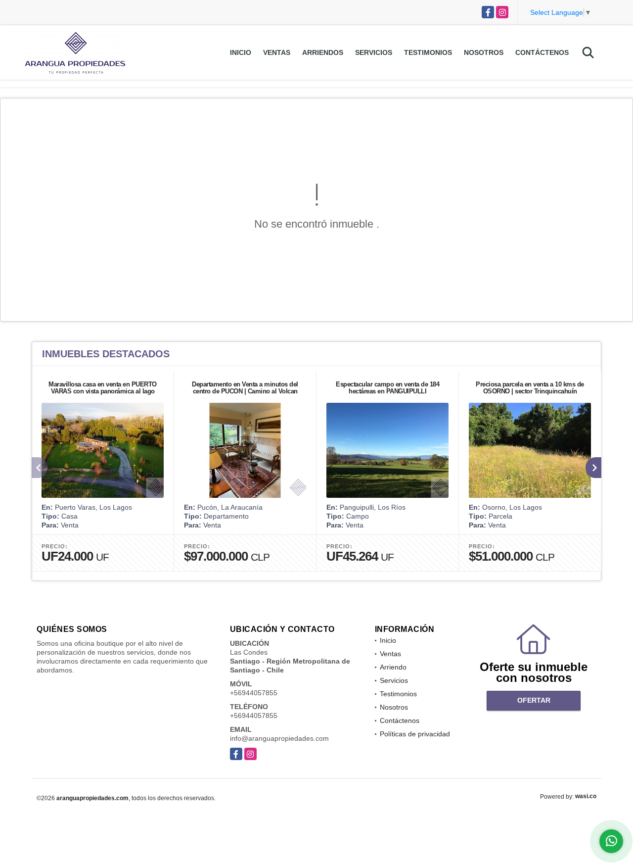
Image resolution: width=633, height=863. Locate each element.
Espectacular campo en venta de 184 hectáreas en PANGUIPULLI (387, 388)
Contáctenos (542, 52)
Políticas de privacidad (415, 734)
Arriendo (393, 667)
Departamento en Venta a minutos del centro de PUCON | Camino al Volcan (245, 388)
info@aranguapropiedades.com (279, 738)
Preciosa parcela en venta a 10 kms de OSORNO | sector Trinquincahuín (530, 388)
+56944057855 (253, 693)
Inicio (240, 52)
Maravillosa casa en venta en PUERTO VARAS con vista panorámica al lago (102, 388)
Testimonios (428, 52)
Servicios (373, 52)
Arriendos (322, 52)
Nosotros (483, 52)
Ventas (276, 52)
